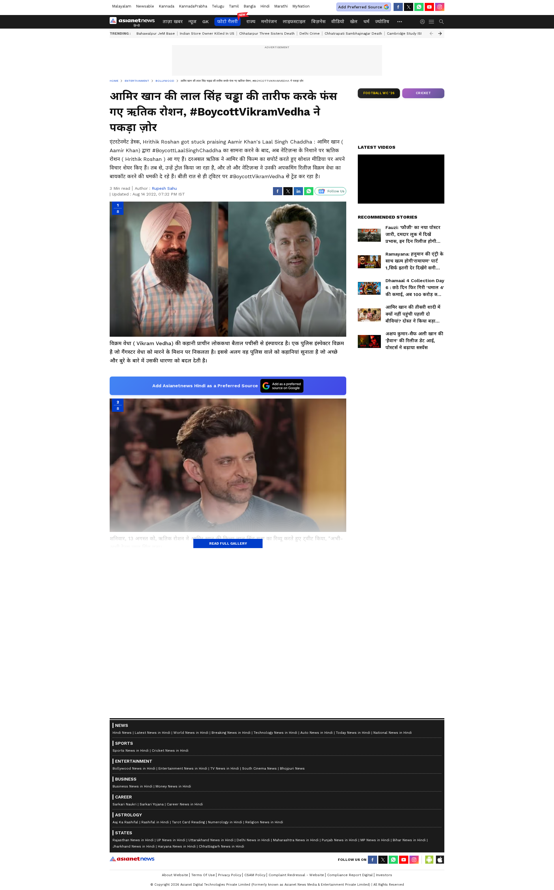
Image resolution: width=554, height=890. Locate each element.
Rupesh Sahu (164, 188)
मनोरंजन (269, 21)
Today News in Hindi (353, 733)
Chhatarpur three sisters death (267, 33)
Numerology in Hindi (225, 822)
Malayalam (121, 6)
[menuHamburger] (432, 21)
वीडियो (337, 21)
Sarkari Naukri (124, 804)
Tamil (234, 6)
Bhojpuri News (292, 768)
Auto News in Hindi (316, 733)
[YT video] (429, 7)
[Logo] (134, 21)
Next (440, 33)
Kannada (166, 6)
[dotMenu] (400, 21)
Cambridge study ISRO (406, 33)
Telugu (218, 6)
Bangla (250, 6)
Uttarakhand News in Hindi (210, 840)
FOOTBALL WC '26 (379, 93)
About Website (175, 875)
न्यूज (192, 21)
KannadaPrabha (193, 6)
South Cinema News (259, 768)
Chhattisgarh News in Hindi (221, 846)
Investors (384, 875)
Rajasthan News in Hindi (133, 840)
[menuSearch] (441, 21)
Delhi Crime (310, 33)
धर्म (366, 21)
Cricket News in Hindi (170, 751)
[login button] (424, 21)
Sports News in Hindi (131, 751)
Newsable (145, 6)
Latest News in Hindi (152, 733)
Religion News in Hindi (264, 822)
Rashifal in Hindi (155, 822)
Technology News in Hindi (275, 733)
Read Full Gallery (228, 543)
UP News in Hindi (171, 840)
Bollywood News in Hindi (134, 768)
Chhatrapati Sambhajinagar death (353, 33)
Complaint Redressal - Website (296, 875)
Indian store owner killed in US (207, 33)
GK (205, 21)
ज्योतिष (382, 21)
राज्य (250, 21)
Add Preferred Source (360, 7)
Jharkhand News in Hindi (134, 846)
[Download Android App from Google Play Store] (429, 860)
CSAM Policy (254, 875)
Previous (431, 33)
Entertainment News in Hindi (182, 768)
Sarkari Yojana (152, 804)
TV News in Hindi (224, 768)
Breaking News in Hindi (231, 733)
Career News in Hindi (185, 804)
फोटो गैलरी (227, 21)
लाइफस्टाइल (294, 21)
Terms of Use (203, 875)
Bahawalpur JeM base (155, 33)
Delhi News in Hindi (253, 840)
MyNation (301, 6)
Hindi (264, 6)
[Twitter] (408, 7)
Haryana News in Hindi (177, 846)
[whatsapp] (419, 7)
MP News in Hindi (375, 840)
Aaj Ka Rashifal (125, 822)
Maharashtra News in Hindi (296, 840)
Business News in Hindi (132, 786)
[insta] (439, 7)
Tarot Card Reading (188, 822)
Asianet (132, 858)
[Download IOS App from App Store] (439, 860)
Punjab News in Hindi (339, 840)
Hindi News (122, 733)
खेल (354, 21)
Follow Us (336, 191)
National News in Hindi (392, 733)
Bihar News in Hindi (409, 840)
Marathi (281, 6)
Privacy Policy (229, 875)
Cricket (423, 93)
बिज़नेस (318, 21)
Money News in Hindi (173, 786)
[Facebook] (398, 7)
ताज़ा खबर (173, 21)
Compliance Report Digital (350, 875)
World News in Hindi (190, 733)
